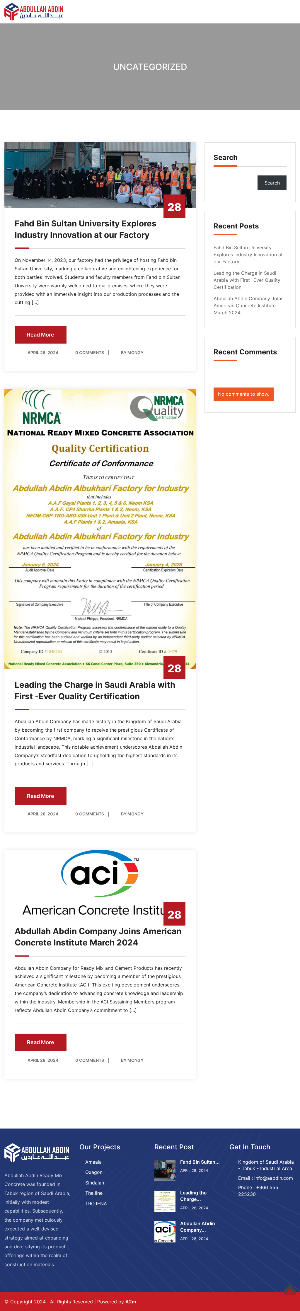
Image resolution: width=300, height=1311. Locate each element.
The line (94, 1193)
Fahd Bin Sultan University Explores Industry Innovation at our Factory (248, 254)
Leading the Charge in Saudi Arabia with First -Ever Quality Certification (247, 280)
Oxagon (94, 1172)
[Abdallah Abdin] (33, 11)
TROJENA (96, 1203)
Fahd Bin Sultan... (200, 1162)
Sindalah (94, 1183)
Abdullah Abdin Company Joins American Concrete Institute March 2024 (248, 305)
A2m (130, 1302)
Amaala (93, 1162)
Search (226, 157)
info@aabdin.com (273, 1178)
